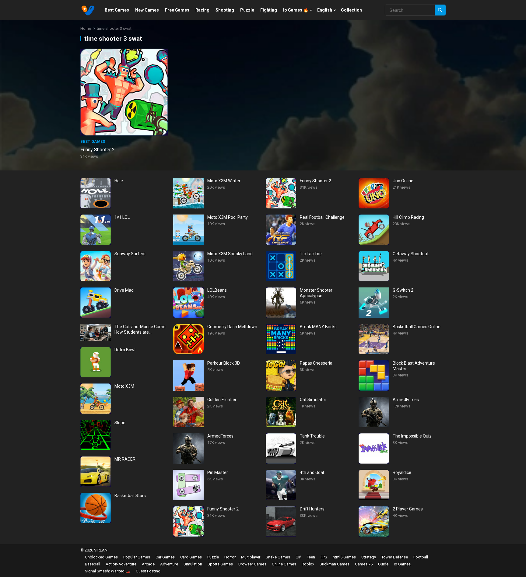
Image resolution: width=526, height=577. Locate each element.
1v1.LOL (122, 217)
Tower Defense (394, 557)
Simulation (193, 564)
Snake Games (278, 557)
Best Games (117, 10)
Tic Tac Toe (311, 253)
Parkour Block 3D (223, 363)
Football (420, 557)
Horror (230, 557)
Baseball (92, 564)
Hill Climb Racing (408, 217)
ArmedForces (220, 436)
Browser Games (252, 564)
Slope (119, 422)
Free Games (177, 10)
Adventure (169, 564)
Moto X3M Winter (223, 180)
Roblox (308, 564)
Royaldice (402, 472)
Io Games (402, 564)
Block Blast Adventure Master (414, 366)
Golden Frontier (222, 399)
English (324, 10)
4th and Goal (312, 472)
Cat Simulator (313, 399)
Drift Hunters (312, 509)
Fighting (268, 10)
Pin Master (217, 472)
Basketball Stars (130, 495)
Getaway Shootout (411, 253)
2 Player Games (408, 509)
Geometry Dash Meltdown (232, 326)
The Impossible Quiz (412, 436)
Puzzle (247, 10)
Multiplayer (250, 557)
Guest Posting (148, 571)
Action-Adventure (121, 564)
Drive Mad (124, 290)
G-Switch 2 (403, 290)
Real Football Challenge (322, 217)
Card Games (191, 557)
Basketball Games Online (416, 326)
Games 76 (364, 564)
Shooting (225, 10)
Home (85, 28)
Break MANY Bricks (318, 326)
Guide (383, 564)
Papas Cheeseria (316, 363)
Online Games (284, 564)
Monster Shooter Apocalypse (316, 293)
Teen (311, 557)
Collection (351, 10)
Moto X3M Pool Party (227, 217)
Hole (118, 180)
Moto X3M (124, 386)
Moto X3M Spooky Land (230, 253)
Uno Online (403, 180)
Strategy (368, 557)
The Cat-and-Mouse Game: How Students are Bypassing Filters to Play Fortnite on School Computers (140, 329)
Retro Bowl (124, 349)
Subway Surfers (130, 253)
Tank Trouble (312, 436)
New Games (147, 10)
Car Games (165, 557)
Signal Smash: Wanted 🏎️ (107, 571)
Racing (202, 10)
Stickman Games (334, 564)
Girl (298, 557)
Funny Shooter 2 (97, 150)
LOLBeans (217, 290)
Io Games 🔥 (295, 10)
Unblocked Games (101, 557)
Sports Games (220, 564)
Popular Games (136, 557)
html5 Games (344, 557)
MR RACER (124, 459)
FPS (324, 557)
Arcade (148, 564)
